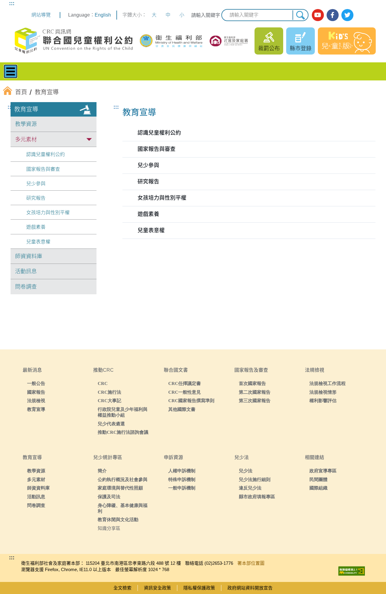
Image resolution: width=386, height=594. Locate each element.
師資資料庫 (28, 256)
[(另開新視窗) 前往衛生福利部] (172, 40)
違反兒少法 (250, 488)
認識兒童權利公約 (45, 154)
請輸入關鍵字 (205, 15)
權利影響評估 (323, 400)
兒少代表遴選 (111, 423)
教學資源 (26, 124)
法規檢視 (36, 400)
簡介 (102, 470)
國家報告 (36, 392)
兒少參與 (36, 183)
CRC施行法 (109, 392)
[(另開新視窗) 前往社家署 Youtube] (318, 15)
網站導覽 (41, 14)
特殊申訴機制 (181, 479)
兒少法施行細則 (255, 479)
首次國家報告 (252, 383)
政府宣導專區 (323, 470)
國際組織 (318, 488)
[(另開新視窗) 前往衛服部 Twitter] (347, 15)
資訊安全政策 (157, 587)
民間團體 (318, 479)
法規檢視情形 (323, 392)
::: (11, 3)
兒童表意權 (38, 241)
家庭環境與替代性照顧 (120, 488)
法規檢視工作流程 (327, 383)
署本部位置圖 (250, 563)
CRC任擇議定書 (184, 383)
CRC (103, 383)
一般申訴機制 (181, 488)
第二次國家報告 (255, 392)
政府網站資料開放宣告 (250, 587)
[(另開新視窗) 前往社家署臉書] (333, 15)
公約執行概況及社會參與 (122, 479)
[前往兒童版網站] (347, 41)
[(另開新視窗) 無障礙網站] (351, 569)
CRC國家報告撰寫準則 (191, 400)
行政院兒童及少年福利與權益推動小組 (122, 412)
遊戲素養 (36, 227)
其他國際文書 (181, 409)
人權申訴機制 (181, 470)
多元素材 (36, 479)
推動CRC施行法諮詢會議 (123, 432)
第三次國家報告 (255, 400)
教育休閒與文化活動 (118, 519)
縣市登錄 (301, 48)
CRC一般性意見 (184, 392)
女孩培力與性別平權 (48, 212)
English (103, 14)
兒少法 (245, 470)
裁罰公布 (269, 48)
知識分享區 (109, 528)
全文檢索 (122, 587)
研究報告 (36, 198)
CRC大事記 (109, 400)
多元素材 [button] (26, 139)
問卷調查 (26, 287)
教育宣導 (26, 109)
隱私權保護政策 (199, 587)
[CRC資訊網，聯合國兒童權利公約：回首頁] (73, 41)
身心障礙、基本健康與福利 (122, 508)
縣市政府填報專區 (257, 496)
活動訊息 (26, 271)
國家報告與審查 (43, 169)
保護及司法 (109, 496)
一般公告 (36, 383)
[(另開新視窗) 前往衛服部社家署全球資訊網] (229, 41)
